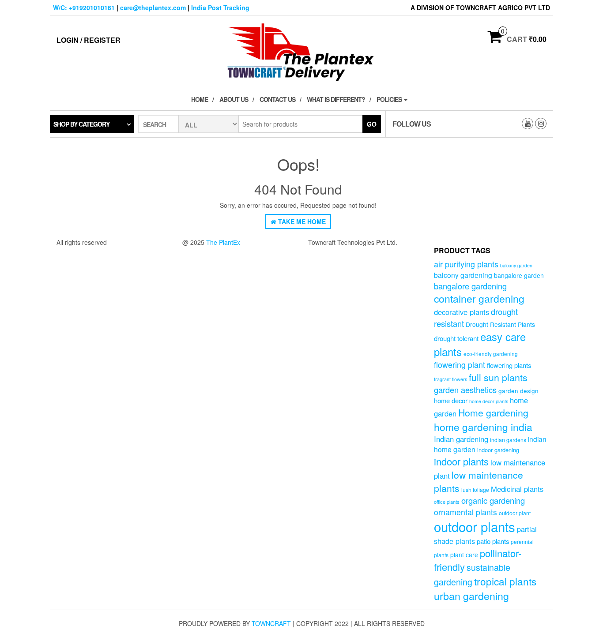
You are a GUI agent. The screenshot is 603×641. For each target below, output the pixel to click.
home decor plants (488, 401)
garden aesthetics (465, 389)
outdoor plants (474, 526)
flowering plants (509, 365)
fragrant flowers (450, 379)
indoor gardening (498, 450)
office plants (447, 501)
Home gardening (493, 412)
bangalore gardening (470, 286)
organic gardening (493, 500)
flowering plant (459, 364)
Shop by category (81, 124)
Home (199, 99)
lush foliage (475, 489)
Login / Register (89, 40)
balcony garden (516, 265)
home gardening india (483, 427)
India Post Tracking (220, 7)
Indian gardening (461, 439)
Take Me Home (301, 221)
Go (372, 124)
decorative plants (461, 312)
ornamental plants (465, 511)
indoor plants (461, 461)
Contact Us (277, 99)
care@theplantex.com (153, 7)
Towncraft (271, 623)
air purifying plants (466, 264)
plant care (464, 554)
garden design (518, 390)
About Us (233, 99)
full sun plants (498, 377)
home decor (450, 400)
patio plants (493, 541)
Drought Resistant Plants (500, 324)
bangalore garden (519, 275)
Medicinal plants (517, 489)
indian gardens (508, 439)
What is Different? (336, 99)
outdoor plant (515, 513)
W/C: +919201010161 (84, 7)
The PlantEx (223, 242)
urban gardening (471, 595)
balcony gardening (463, 275)
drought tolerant (456, 338)
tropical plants (505, 581)
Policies (390, 99)
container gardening (479, 298)
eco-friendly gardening (491, 353)
